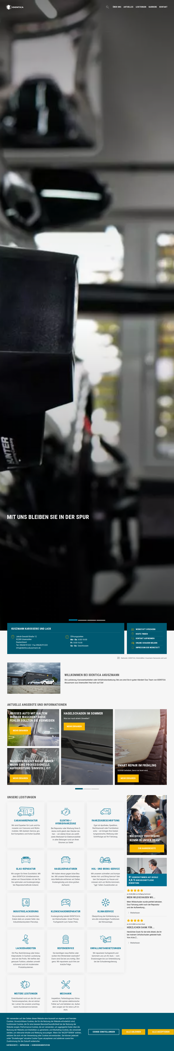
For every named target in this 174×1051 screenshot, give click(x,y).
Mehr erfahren (20, 730)
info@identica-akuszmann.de (28, 648)
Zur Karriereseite (147, 848)
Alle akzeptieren (161, 1032)
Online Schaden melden (146, 643)
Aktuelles (128, 7)
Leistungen (141, 7)
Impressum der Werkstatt (148, 647)
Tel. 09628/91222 (23, 645)
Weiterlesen (135, 913)
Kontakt (163, 7)
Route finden (142, 634)
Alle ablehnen (133, 1032)
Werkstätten (140, 658)
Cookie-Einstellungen (104, 1032)
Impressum (24, 1045)
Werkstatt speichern (145, 629)
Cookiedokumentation (41, 1045)
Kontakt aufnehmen (145, 638)
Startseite (124, 658)
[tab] (73, 620)
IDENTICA (131, 658)
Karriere (153, 7)
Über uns (117, 7)
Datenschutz (12, 1045)
